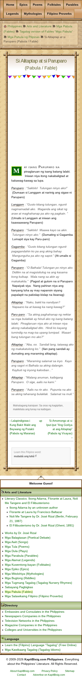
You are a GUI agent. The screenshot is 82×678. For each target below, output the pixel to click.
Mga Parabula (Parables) (21, 555)
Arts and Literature (39, 26)
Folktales (54, 4)
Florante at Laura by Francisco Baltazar (35, 512)
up (40, 420)
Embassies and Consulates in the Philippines (34, 611)
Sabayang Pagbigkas (19, 587)
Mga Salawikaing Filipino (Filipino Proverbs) (34, 596)
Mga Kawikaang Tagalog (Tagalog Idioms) (33, 649)
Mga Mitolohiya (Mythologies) (24, 573)
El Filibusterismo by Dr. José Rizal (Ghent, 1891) (41, 525)
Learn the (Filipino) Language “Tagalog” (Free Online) (41, 645)
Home (10, 4)
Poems (37, 4)
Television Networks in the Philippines (29, 620)
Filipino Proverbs (59, 13)
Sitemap (69, 671)
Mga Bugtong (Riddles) (20, 578)
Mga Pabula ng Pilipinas (24, 37)
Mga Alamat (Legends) (20, 560)
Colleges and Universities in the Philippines (33, 629)
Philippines (15, 26)
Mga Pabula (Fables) (19, 591)
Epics (24, 4)
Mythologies (33, 13)
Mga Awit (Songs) (16, 542)
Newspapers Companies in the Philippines (33, 616)
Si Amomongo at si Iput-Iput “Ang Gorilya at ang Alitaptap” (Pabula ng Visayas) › (59, 429)
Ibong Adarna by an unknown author (33, 507)
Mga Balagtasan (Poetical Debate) (27, 537)
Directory (24, 605)
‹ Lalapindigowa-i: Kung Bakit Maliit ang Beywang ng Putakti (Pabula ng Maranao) (23, 427)
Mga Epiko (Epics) (17, 569)
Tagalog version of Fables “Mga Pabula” (46, 31)
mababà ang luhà (24, 456)
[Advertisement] (41, 124)
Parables (72, 4)
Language (25, 639)
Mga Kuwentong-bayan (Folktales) (28, 564)
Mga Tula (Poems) (17, 546)
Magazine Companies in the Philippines (31, 625)
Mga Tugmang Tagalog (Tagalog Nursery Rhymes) (38, 582)
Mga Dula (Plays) (16, 551)
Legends (12, 13)
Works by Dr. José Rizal (20, 533)
